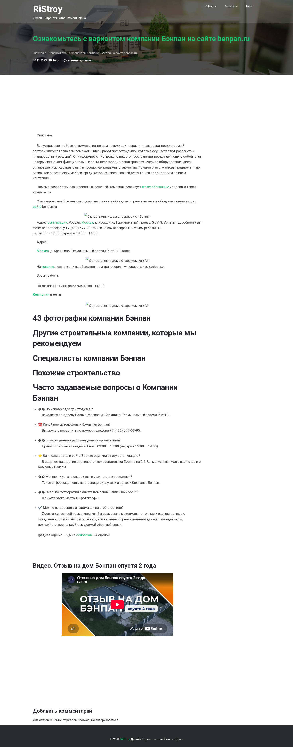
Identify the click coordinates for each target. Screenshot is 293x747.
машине (48, 267)
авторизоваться (107, 720)
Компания (41, 294)
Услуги (229, 6)
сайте (37, 207)
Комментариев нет (80, 60)
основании (84, 535)
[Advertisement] (117, 102)
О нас (209, 6)
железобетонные (155, 187)
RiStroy (47, 9)
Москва (87, 222)
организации (57, 222)
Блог (249, 6)
